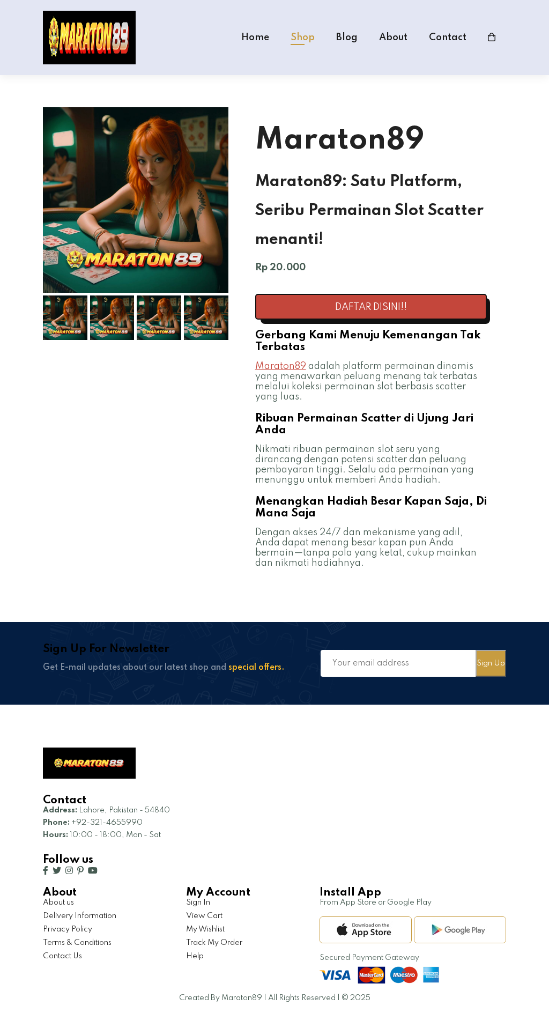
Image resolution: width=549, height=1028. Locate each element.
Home (255, 37)
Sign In (198, 902)
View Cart (204, 916)
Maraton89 (280, 366)
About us (58, 902)
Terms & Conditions (77, 942)
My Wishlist (205, 929)
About (393, 37)
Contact (447, 37)
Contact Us (62, 956)
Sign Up (491, 663)
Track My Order (214, 942)
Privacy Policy (67, 929)
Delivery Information (79, 916)
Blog (347, 37)
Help (195, 956)
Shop (303, 37)
